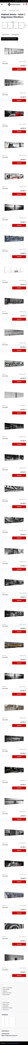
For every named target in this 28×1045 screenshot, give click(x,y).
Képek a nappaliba (7, 987)
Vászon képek (6, 989)
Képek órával (6, 1004)
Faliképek (5, 991)
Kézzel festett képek (7, 1007)
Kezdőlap (4, 10)
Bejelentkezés (17, 0)
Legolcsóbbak (5, 34)
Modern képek (6, 994)
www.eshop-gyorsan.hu (13, 1043)
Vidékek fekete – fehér (14, 10)
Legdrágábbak (15, 34)
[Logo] (14, 4)
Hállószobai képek (7, 993)
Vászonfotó (5, 1009)
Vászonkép (5, 63)
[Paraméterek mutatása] (9, 38)
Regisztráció (24, 0)
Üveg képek (5, 1006)
